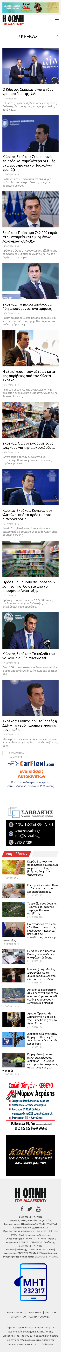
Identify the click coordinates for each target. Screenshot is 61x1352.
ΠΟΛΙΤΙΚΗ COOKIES (39, 1316)
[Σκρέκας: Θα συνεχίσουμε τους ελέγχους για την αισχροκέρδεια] (30, 420)
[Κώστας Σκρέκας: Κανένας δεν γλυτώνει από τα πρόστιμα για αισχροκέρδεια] (30, 487)
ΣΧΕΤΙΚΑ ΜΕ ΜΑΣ (15, 1312)
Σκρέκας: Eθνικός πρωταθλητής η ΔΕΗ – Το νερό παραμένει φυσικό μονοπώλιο (29, 725)
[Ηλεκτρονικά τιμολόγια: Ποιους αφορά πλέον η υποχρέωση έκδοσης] (13, 956)
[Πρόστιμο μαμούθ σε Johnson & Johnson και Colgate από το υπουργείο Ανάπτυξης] (30, 559)
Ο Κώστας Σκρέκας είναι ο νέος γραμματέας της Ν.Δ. (27, 91)
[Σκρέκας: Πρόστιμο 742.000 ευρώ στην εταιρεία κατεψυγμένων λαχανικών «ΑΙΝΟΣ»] (30, 209)
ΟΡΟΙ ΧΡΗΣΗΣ (35, 1312)
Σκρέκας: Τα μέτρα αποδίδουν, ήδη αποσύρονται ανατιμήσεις (27, 306)
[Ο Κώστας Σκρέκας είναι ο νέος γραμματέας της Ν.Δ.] (30, 66)
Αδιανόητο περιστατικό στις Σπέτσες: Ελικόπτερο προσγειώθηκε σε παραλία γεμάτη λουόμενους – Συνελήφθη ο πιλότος (43, 996)
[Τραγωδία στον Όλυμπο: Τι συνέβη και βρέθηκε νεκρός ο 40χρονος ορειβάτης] (13, 909)
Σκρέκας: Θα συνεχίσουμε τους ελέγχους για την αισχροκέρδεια (28, 445)
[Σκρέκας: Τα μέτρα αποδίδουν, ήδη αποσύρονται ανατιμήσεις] (30, 281)
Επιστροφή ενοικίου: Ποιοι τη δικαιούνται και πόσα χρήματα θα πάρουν (43, 888)
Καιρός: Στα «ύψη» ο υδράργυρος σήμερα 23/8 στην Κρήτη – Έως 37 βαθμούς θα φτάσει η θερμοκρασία (42, 868)
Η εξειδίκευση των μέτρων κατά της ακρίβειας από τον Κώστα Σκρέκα (28, 375)
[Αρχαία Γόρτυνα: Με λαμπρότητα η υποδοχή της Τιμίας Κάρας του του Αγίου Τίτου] (13, 1019)
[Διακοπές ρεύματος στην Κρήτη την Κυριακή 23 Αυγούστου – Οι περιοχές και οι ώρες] (13, 1039)
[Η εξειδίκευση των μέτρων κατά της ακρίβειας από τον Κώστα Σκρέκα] (30, 348)
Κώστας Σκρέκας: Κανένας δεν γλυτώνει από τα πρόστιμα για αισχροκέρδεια (27, 514)
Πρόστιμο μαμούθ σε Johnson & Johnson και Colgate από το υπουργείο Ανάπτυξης (28, 586)
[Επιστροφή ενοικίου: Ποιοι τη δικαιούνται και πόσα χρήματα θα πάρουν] (13, 891)
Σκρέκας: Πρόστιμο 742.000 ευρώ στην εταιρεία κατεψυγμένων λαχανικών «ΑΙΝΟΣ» (29, 237)
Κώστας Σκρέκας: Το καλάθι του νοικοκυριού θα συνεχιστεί (28, 656)
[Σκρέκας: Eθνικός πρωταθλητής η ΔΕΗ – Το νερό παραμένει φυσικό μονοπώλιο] (30, 698)
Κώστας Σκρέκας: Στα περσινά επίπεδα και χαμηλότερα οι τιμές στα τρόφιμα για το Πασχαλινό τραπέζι (28, 163)
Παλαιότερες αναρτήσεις (17, 753)
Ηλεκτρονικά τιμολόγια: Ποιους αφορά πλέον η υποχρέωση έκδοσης (41, 954)
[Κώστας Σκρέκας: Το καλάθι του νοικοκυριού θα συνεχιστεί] (30, 630)
